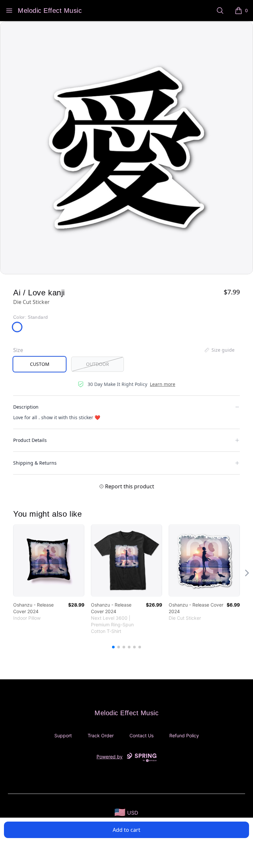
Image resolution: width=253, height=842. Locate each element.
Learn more (162, 384)
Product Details (30, 440)
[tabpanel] (126, 147)
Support (63, 735)
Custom (39, 364)
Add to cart (126, 829)
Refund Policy (184, 735)
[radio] (39, 364)
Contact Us (141, 735)
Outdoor (97, 364)
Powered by (110, 756)
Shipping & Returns (35, 463)
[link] (49, 560)
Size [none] (18, 350)
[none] (219, 350)
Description (26, 407)
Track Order (101, 735)
